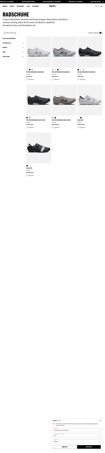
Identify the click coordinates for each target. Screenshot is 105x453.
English (59, 420)
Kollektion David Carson (28, 1)
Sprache (56, 439)
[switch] (95, 33)
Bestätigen (89, 447)
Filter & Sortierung (11, 33)
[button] (13, 38)
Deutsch (55, 420)
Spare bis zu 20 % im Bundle (76, 1)
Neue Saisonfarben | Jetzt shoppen (52, 1)
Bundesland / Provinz (59, 433)
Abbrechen (65, 447)
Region (56, 428)
